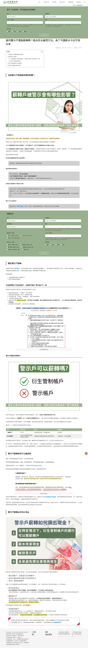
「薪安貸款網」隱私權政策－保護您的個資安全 (76, 634)
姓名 (8, 13)
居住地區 (9, 28)
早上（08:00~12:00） (13, 235)
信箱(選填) (9, 223)
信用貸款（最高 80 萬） (28, 247)
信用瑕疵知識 (79, 5)
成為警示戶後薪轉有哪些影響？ (16, 54)
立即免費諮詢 (44, 35)
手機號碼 (47, 13)
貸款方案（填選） (11, 242)
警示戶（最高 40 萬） (13, 244)
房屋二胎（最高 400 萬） (14, 249)
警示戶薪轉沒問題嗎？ (15, 61)
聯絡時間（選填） (11, 233)
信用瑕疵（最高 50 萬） (27, 244)
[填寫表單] (86, 453)
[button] (84, 2)
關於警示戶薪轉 (12, 56)
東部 (25, 31)
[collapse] (41, 51)
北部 (9, 31)
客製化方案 (26, 249)
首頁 (74, 5)
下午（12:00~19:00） (27, 235)
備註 (46, 19)
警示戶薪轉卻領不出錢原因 (15, 63)
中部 (14, 31)
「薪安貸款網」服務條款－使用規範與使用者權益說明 (64, 633)
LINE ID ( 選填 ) (10, 19)
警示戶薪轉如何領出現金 (15, 65)
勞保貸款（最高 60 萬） (13, 247)
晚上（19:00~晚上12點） (14, 238)
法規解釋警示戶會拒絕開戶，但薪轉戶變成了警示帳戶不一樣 (25, 58)
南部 (20, 31)
